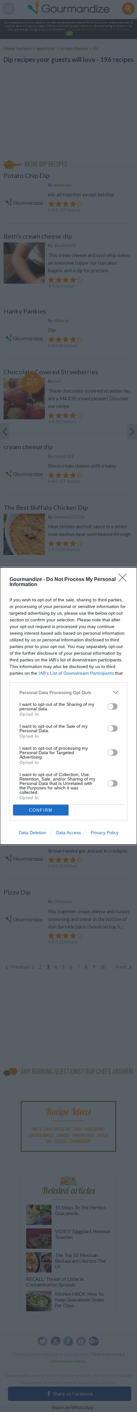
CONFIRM (41, 810)
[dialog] (68, 706)
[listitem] (68, 692)
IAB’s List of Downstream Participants (76, 673)
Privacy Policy (105, 832)
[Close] (125, 580)
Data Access (68, 832)
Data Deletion (32, 832)
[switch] (112, 706)
